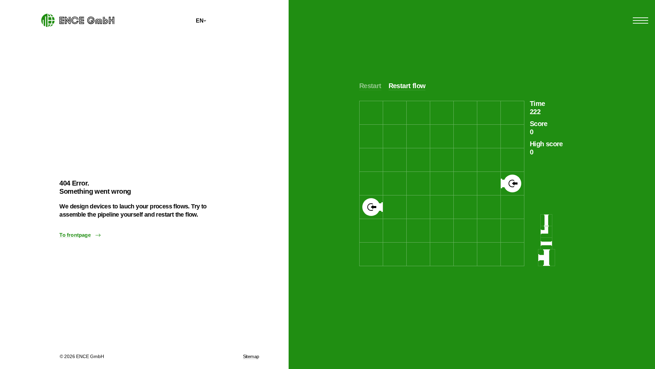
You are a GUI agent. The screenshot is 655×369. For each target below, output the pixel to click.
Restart (370, 86)
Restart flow (407, 86)
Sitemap (251, 356)
